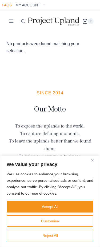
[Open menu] (11, 21)
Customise (50, 221)
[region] (50, 201)
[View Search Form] (23, 21)
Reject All (50, 235)
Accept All (50, 206)
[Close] (94, 160)
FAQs (7, 5)
